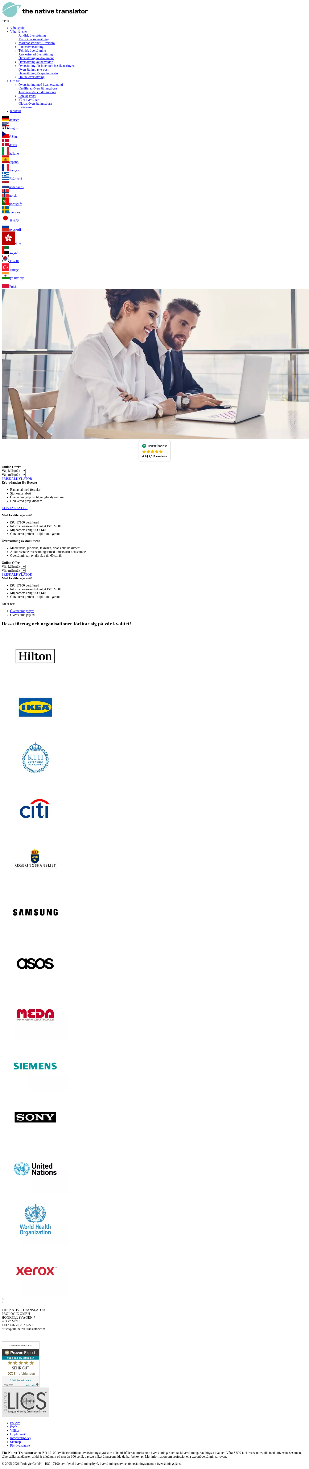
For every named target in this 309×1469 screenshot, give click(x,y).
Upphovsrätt (18, 1434)
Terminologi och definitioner (37, 92)
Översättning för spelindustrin (38, 73)
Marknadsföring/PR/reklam (36, 43)
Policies (15, 1423)
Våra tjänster (18, 31)
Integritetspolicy (20, 1438)
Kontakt (15, 111)
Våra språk (17, 28)
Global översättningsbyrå (35, 103)
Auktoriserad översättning (35, 54)
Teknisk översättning (32, 50)
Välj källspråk (11, 470)
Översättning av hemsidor (35, 62)
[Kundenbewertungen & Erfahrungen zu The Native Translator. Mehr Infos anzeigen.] (21, 1385)
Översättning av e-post (33, 69)
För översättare (20, 1445)
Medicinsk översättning (33, 39)
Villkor (14, 1430)
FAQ (13, 1426)
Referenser (25, 107)
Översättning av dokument (36, 58)
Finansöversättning (31, 47)
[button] (155, 451)
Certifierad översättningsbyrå (37, 88)
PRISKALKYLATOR (17, 478)
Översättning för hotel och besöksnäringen (46, 65)
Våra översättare (29, 99)
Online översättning (31, 77)
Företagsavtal (27, 96)
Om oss (15, 81)
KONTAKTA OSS (15, 508)
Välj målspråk (11, 474)
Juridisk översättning (32, 35)
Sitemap (15, 1442)
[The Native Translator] (45, 17)
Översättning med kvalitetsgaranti (40, 84)
